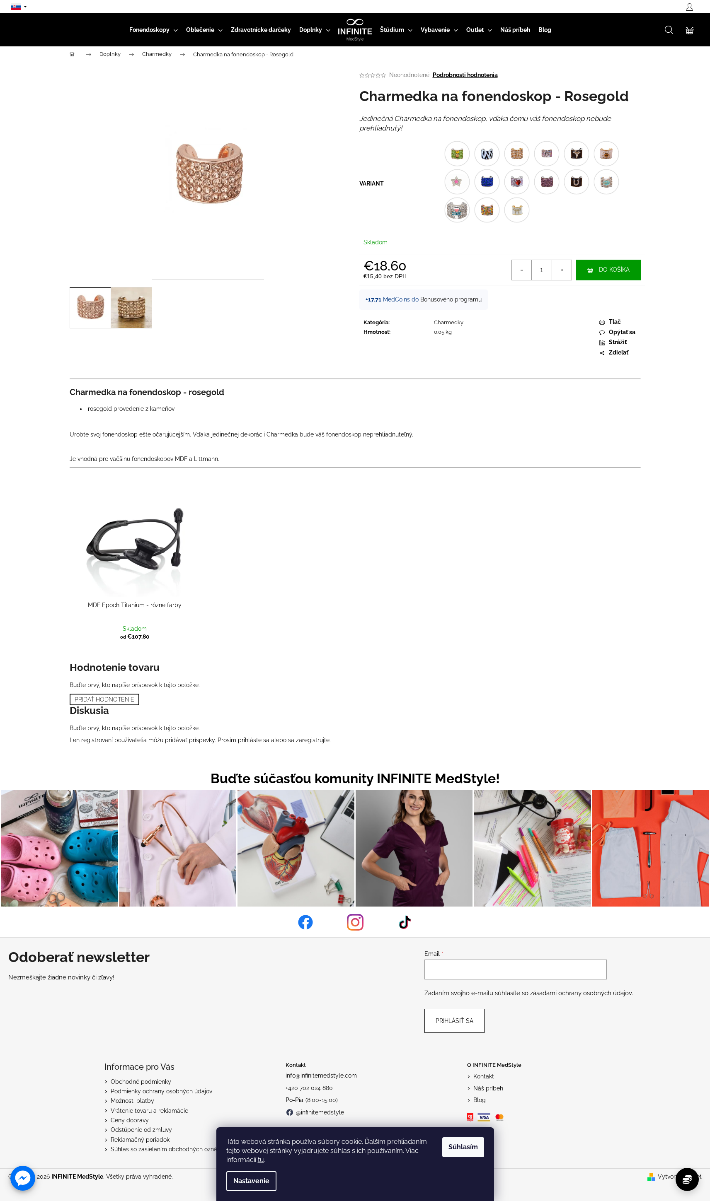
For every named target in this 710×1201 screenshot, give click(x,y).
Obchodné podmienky (141, 1081)
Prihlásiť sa (454, 1021)
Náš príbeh (488, 1088)
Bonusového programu (451, 299)
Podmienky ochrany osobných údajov (161, 1091)
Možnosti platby (132, 1100)
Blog (479, 1100)
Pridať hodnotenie (104, 699)
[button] (22, 1178)
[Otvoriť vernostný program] (687, 1179)
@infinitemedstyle (320, 1112)
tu (261, 1160)
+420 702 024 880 (309, 1088)
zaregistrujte (313, 740)
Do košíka (614, 269)
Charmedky (448, 322)
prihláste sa (253, 740)
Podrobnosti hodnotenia (465, 75)
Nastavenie (251, 1181)
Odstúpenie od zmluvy (141, 1129)
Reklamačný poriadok (140, 1139)
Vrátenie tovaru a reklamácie (149, 1110)
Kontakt (483, 1076)
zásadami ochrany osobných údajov (581, 993)
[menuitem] (153, 30)
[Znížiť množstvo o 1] (522, 270)
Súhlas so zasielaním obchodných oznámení (170, 1149)
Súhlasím (463, 1147)
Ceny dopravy (130, 1120)
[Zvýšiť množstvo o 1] (562, 270)
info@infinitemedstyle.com (321, 1075)
